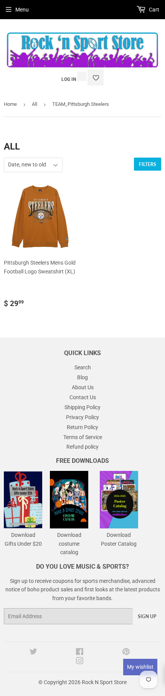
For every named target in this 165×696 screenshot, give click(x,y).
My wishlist (140, 667)
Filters (147, 164)
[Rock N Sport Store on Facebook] (80, 653)
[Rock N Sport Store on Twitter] (33, 653)
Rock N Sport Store (104, 682)
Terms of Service (82, 437)
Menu (22, 10)
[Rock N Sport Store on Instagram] (80, 662)
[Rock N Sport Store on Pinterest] (126, 653)
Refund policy (82, 447)
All (34, 104)
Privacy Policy (82, 417)
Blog (82, 377)
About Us (83, 387)
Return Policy (82, 427)
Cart (153, 10)
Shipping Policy (82, 407)
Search (82, 367)
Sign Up (147, 616)
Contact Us (82, 397)
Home (10, 104)
